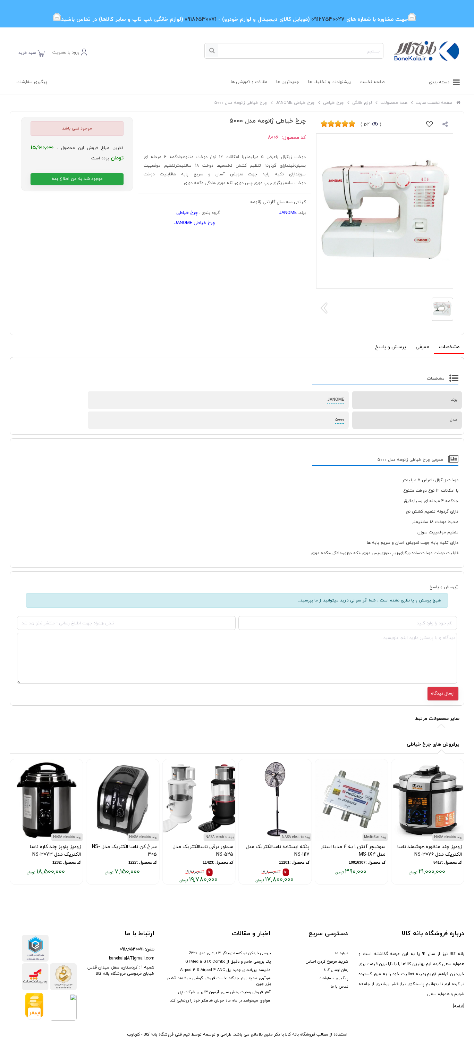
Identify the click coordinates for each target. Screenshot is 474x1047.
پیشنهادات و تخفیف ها (329, 82)
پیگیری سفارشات (31, 82)
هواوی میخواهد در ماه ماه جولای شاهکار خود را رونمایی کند (220, 1000)
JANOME (288, 213)
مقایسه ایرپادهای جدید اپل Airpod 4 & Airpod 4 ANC (225, 970)
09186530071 (132, 949)
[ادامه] (458, 1006)
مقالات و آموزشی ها (249, 82)
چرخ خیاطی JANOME (194, 223)
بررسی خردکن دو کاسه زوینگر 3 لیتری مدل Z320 (230, 953)
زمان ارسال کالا (336, 970)
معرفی (422, 347)
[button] (70, 51)
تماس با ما (339, 986)
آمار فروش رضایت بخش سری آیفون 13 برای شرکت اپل (224, 992)
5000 (339, 420)
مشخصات (449, 347)
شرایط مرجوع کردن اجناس (326, 961)
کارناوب (133, 1034)
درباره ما (341, 953)
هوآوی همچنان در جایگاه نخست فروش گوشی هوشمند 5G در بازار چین (219, 981)
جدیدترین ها (287, 82)
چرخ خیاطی (187, 213)
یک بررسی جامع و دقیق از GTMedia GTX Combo (228, 961)
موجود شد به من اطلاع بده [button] (77, 179)
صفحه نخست (372, 82)
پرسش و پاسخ (390, 347)
